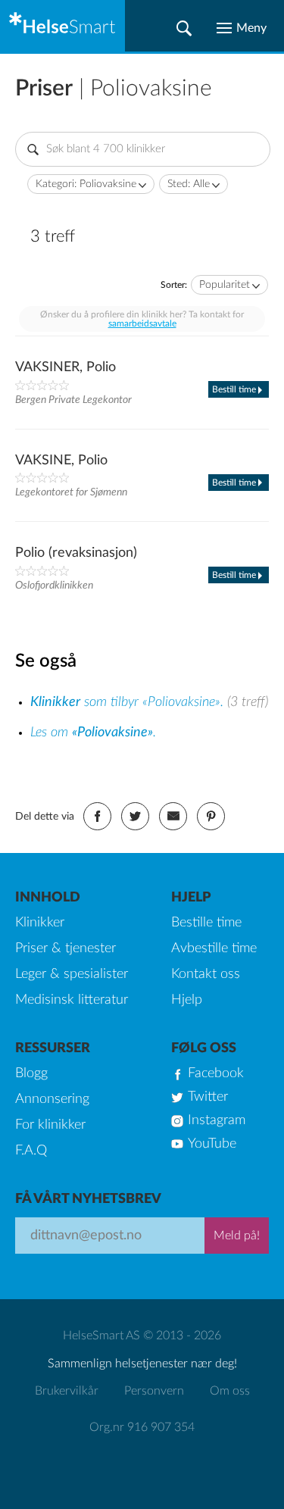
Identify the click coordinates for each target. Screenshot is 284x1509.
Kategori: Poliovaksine (86, 184)
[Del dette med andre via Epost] (173, 816)
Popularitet (224, 285)
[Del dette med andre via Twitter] (135, 816)
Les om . (93, 732)
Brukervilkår (66, 1391)
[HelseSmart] (62, 26)
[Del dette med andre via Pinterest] (211, 816)
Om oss (230, 1391)
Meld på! (237, 1235)
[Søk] (184, 28)
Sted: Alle (188, 184)
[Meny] (241, 28)
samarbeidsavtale (142, 323)
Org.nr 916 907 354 (142, 1427)
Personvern (154, 1391)
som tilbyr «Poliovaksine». (128, 702)
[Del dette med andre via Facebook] (97, 816)
